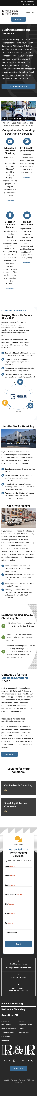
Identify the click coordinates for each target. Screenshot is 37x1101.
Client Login (29, 4)
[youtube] (18, 1060)
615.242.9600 (21, 978)
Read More (10, 200)
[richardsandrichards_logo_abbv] (18, 1046)
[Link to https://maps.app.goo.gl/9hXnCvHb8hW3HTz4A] (18, 984)
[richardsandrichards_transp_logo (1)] (10, 11)
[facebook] (5, 1060)
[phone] (32, 1060)
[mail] (27, 1060)
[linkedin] (23, 1060)
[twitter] (9, 1060)
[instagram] (14, 1060)
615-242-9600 (29, 2)
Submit (18, 944)
